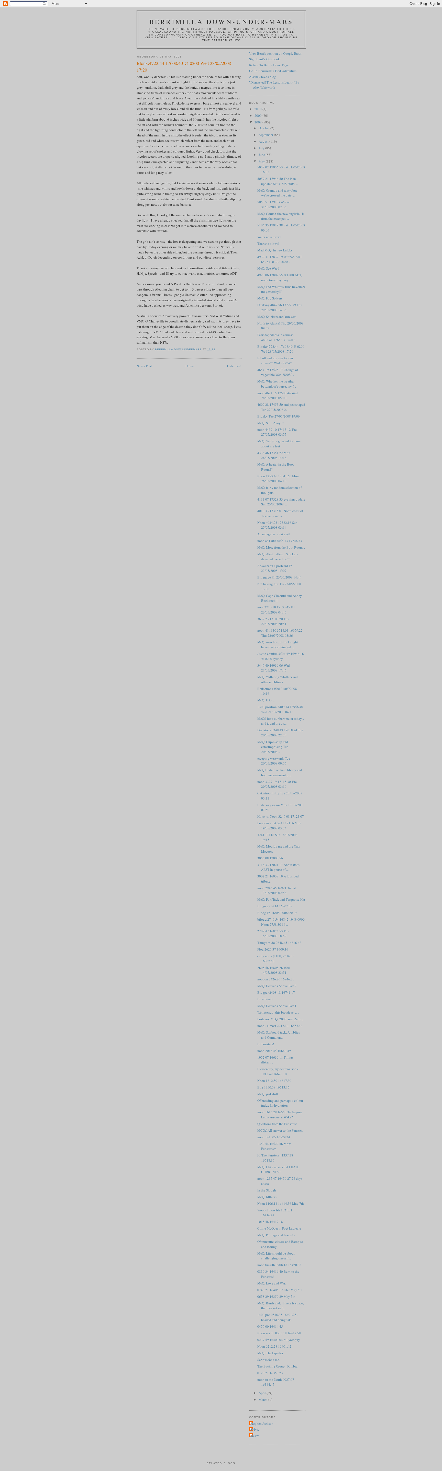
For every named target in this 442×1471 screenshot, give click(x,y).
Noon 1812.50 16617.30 (274, 1080)
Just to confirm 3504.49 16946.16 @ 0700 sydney (280, 656)
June (262, 154)
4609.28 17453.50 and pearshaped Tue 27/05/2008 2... (281, 407)
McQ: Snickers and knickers (276, 316)
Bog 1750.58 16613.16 (273, 1087)
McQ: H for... (266, 700)
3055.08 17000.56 (270, 858)
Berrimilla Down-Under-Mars (221, 21)
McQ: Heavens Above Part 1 (276, 1005)
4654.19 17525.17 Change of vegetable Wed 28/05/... (277, 372)
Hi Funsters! (265, 1044)
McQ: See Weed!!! (269, 268)
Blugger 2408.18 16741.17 (276, 992)
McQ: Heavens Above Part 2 (276, 985)
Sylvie (254, 1429)
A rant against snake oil (273, 534)
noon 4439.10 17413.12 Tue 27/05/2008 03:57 (277, 432)
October (264, 128)
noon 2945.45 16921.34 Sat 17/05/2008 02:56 (276, 890)
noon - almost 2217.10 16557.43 (280, 1025)
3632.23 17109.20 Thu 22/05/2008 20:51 (273, 621)
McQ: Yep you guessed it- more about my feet (279, 443)
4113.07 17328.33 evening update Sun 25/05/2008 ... (281, 502)
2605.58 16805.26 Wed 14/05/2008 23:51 (273, 970)
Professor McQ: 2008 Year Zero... (280, 1019)
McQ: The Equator (270, 1353)
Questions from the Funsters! (277, 1123)
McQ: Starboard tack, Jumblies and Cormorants (278, 1035)
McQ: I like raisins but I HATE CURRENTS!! (278, 1169)
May (262, 161)
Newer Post (144, 366)
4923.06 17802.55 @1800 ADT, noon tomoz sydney (279, 277)
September (266, 134)
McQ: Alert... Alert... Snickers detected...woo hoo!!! (277, 556)
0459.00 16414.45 (270, 1326)
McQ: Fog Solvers (269, 298)
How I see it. (265, 999)
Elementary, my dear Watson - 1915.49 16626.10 (277, 1071)
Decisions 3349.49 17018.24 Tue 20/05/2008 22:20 (280, 732)
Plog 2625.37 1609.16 (272, 949)
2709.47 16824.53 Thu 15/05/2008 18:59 (273, 934)
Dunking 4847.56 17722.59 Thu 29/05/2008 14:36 (279, 307)
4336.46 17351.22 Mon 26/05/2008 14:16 (273, 455)
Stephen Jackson (261, 1423)
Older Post (234, 366)
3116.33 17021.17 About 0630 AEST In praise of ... (278, 867)
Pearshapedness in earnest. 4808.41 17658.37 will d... (277, 337)
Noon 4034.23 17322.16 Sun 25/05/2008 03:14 (277, 525)
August (264, 141)
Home (189, 366)
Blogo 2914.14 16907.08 (274, 906)
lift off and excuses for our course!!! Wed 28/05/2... (275, 360)
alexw (254, 1435)
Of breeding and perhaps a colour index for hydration (280, 1103)
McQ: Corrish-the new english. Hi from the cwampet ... (280, 216)
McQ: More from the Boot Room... (281, 547)
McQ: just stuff (267, 1094)
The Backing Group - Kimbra (277, 1366)
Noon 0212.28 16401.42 (274, 1346)
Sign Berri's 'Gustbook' (264, 59)
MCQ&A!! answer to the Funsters (280, 1130)
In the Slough (266, 1190)
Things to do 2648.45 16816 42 (279, 942)
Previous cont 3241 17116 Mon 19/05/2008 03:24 (279, 825)
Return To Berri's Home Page (269, 65)
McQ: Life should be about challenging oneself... (276, 1256)
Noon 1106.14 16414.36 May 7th (280, 1203)
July (262, 148)
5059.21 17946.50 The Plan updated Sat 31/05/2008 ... (277, 181)
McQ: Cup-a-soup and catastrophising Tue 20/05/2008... (272, 746)
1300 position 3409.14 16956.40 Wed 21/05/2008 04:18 (280, 709)
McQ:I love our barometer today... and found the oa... (280, 721)
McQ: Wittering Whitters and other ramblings (277, 679)
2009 (258, 115)
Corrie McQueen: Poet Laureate (279, 1228)
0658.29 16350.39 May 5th (276, 1296)
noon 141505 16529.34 (273, 1137)
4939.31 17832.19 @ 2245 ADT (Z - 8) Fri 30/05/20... (279, 259)
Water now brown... (270, 237)
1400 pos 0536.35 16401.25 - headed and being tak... (277, 1317)
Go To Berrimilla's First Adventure (272, 70)
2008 (258, 122)
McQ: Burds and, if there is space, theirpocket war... (280, 1306)
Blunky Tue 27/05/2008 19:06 (278, 416)
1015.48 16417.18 (270, 1221)
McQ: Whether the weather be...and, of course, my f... (276, 384)
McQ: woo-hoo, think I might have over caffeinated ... (277, 645)
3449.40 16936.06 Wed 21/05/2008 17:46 (273, 668)
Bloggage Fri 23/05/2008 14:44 (279, 577)
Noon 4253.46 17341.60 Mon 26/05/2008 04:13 (278, 478)
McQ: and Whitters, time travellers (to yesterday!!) (281, 289)
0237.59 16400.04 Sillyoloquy (278, 1339)
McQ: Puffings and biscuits (276, 1235)
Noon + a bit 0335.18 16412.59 (279, 1333)
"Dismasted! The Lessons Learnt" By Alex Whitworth (274, 85)
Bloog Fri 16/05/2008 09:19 (277, 912)
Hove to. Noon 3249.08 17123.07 (280, 816)
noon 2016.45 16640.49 (274, 1050)
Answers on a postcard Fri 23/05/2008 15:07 (275, 568)
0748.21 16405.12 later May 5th (279, 1290)
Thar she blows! (268, 243)
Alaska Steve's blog (262, 76)
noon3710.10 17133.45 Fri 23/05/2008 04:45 (276, 610)
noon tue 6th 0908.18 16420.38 (279, 1264)
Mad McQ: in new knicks (274, 250)
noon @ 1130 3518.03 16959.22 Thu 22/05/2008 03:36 (280, 633)
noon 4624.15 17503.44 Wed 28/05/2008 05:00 (277, 395)
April (263, 1393)
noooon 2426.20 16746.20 (275, 979)
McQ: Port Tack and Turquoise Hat (281, 899)
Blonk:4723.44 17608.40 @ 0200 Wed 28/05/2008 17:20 (280, 349)
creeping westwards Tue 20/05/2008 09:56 (273, 761)
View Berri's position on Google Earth (275, 53)
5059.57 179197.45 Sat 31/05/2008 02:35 (273, 204)
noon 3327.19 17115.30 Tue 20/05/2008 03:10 (277, 784)
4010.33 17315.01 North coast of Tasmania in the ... (280, 513)
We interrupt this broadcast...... (278, 1012)
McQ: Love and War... (272, 1283)
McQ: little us (267, 1197)
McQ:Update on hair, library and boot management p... (279, 772)
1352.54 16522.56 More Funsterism (274, 1146)
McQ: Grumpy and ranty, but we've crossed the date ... (277, 193)
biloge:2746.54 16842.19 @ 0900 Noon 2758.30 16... (281, 922)
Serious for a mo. (268, 1359)
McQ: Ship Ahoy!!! (270, 423)
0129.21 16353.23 (270, 1373)
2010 (258, 109)
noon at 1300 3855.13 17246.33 (279, 540)
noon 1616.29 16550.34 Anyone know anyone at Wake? (279, 1114)
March (263, 1399)
